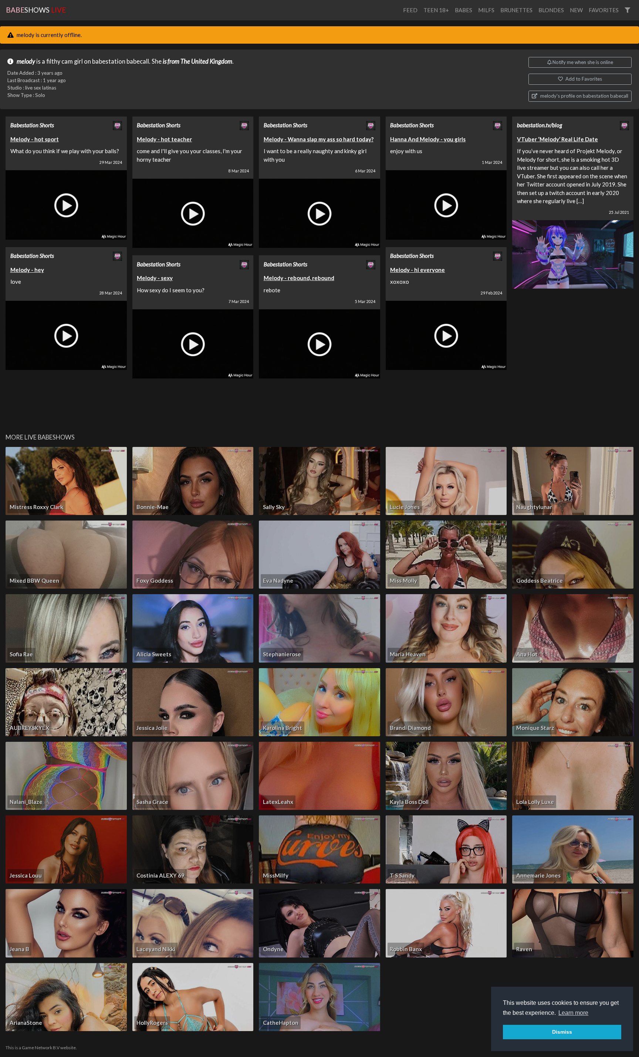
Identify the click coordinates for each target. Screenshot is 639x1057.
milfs (486, 10)
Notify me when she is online (582, 62)
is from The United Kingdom (197, 61)
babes (463, 10)
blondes (551, 10)
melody (26, 61)
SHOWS (36, 10)
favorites (604, 10)
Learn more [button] (573, 1013)
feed (410, 10)
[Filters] (627, 10)
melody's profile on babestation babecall (583, 96)
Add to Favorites (583, 79)
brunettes (516, 10)
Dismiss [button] (562, 1032)
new (576, 10)
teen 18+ (436, 10)
